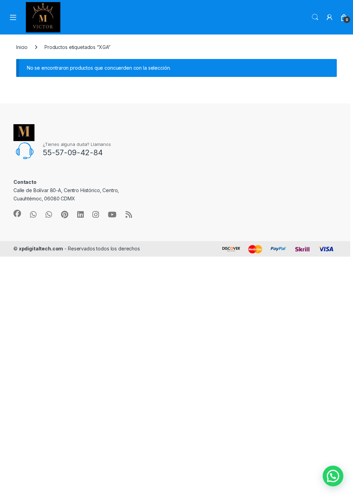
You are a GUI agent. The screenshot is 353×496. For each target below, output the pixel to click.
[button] (333, 476)
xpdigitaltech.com (41, 248)
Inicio (22, 47)
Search (315, 17)
